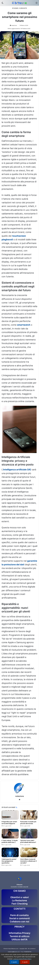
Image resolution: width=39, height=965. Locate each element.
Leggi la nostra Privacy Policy (22, 959)
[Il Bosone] (20, 2)
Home (16, 8)
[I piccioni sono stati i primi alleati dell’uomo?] (28, 833)
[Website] (19, 799)
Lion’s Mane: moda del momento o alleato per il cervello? (28, 861)
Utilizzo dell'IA (20, 939)
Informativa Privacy (19, 933)
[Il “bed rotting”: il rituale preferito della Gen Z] (10, 833)
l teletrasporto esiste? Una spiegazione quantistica (9, 861)
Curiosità (23, 8)
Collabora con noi (19, 921)
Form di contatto (19, 915)
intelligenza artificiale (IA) (17, 469)
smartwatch (23, 325)
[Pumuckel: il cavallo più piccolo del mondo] (28, 815)
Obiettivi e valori (19, 897)
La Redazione (19, 900)
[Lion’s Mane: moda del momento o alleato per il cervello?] (28, 852)
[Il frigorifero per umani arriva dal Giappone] (10, 815)
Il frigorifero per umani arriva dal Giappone (9, 822)
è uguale (14, 962)
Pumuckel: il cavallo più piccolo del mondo (28, 822)
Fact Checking (20, 903)
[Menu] (37, 3)
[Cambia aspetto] (3, 3)
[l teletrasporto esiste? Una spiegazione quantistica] (10, 852)
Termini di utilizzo (19, 936)
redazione (14, 25)
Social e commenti (19, 918)
